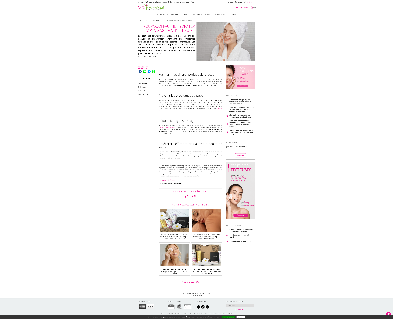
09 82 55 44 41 (251, 2)
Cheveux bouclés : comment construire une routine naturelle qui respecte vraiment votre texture (240, 124)
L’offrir (185, 14)
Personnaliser (241, 317)
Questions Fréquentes (174, 313)
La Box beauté (162, 14)
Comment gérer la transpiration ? (241, 241)
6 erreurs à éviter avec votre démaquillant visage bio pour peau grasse (174, 271)
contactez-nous (207, 293)
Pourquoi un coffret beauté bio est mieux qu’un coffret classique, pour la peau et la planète (174, 236)
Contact (162, 313)
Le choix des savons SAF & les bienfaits (239, 236)
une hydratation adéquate (168, 127)
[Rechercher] (237, 7)
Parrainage (208, 313)
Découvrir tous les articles (190, 282)
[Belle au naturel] (151, 7)
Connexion (246, 7)
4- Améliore (143, 94)
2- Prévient (142, 87)
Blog (145, 20)
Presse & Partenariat (196, 313)
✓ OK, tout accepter (228, 317)
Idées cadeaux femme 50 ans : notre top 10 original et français (240, 116)
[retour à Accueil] (140, 20)
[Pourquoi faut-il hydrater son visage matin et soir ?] (225, 41)
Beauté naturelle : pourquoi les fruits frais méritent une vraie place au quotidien (240, 102)
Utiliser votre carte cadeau (223, 313)
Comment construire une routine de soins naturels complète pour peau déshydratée (206, 236)
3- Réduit (142, 90)
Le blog (233, 14)
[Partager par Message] (145, 71)
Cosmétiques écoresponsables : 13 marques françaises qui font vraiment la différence (241, 109)
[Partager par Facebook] (140, 71)
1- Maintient (143, 83)
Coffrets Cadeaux (220, 14)
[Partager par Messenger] (149, 71)
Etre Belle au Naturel (155, 20)
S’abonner (175, 14)
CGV (185, 313)
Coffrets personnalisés (200, 14)
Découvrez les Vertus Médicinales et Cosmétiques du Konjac (241, 230)
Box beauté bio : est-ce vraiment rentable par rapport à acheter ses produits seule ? (206, 271)
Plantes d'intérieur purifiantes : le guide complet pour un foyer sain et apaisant (241, 132)
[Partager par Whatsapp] (154, 71)
